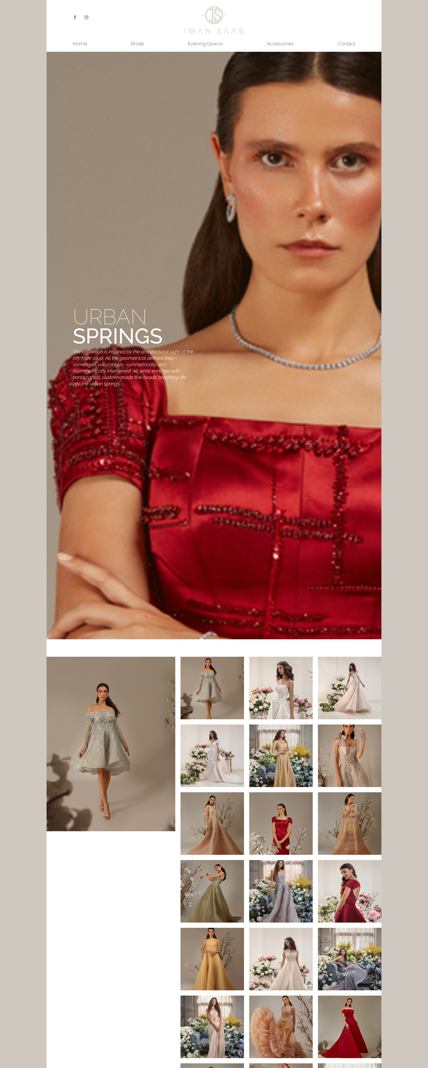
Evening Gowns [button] (205, 44)
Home (80, 44)
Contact (346, 44)
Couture (86, 17)
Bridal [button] (137, 44)
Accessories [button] (280, 44)
